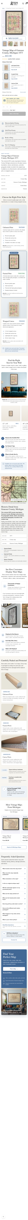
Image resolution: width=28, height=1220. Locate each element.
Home (3, 8)
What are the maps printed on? (11, 893)
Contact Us (14, 939)
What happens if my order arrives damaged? (11, 914)
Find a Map (14, 969)
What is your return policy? (10, 919)
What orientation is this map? (10, 878)
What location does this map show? (12, 868)
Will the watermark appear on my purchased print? (11, 888)
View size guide (23, 92)
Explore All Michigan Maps (14, 847)
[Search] (23, 3)
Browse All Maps (7, 972)
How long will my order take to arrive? (13, 903)
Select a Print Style (14, 113)
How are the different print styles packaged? (11, 909)
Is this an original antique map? (11, 883)
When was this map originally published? (10, 873)
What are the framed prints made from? (11, 898)
